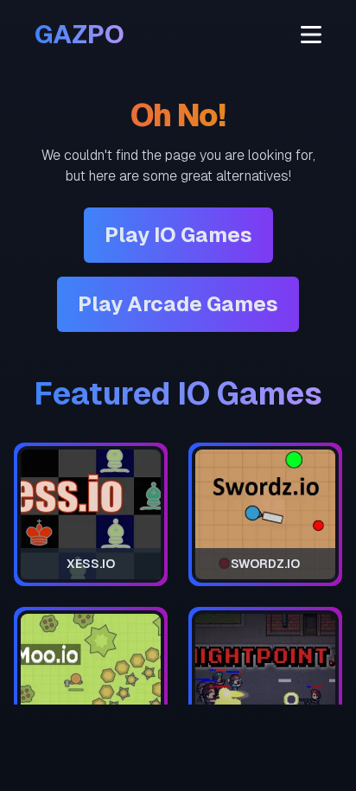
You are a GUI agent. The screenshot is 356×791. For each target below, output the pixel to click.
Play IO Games (178, 234)
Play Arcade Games (178, 304)
